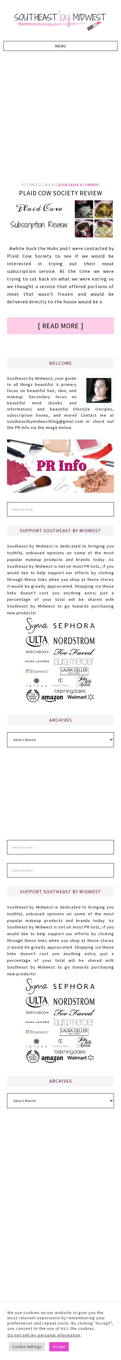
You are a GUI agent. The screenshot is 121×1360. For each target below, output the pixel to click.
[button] (60, 46)
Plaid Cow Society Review (60, 193)
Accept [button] (59, 1346)
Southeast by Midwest (60, 20)
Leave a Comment (84, 185)
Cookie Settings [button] (26, 1346)
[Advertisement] (60, 120)
